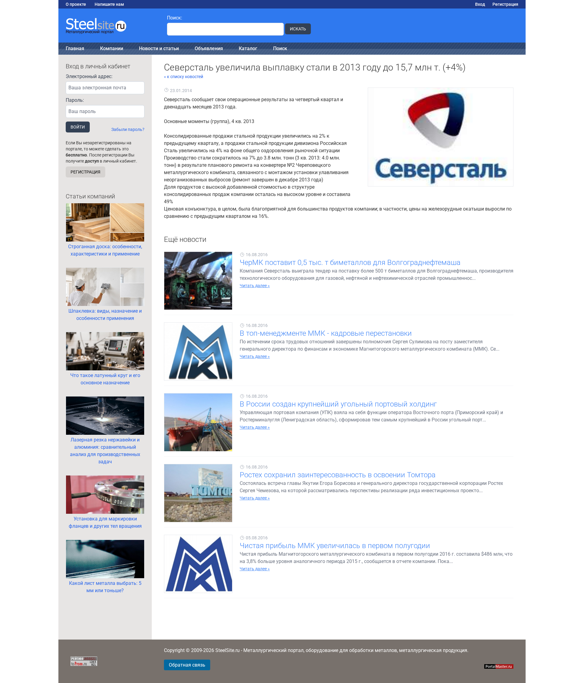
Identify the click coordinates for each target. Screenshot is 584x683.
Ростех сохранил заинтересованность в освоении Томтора (338, 475)
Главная (75, 48)
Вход (480, 4)
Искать (298, 28)
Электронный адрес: (89, 76)
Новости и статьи (159, 48)
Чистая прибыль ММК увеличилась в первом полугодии (335, 545)
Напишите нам (109, 4)
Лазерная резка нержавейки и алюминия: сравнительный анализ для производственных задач (105, 451)
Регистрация (505, 4)
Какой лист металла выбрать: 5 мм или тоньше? (105, 586)
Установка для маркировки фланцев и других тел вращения (105, 522)
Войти (78, 127)
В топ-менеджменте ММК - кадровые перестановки (326, 333)
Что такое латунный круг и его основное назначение (105, 379)
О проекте (76, 4)
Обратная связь (187, 665)
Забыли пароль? (127, 129)
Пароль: (75, 100)
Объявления (209, 48)
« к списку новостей (183, 76)
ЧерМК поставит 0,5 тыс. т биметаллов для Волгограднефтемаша (350, 262)
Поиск (280, 48)
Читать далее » (255, 285)
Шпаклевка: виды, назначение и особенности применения (105, 314)
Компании (111, 48)
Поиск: (174, 18)
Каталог (248, 48)
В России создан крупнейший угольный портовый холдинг (338, 404)
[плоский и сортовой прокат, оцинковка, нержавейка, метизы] (109, 25)
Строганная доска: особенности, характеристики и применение (105, 250)
